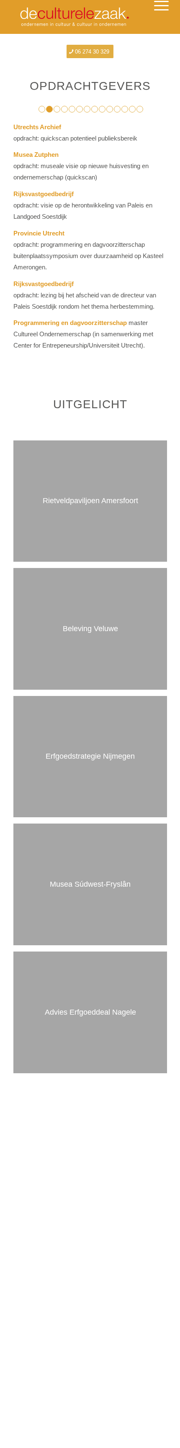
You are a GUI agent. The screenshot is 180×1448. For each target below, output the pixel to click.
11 (117, 109)
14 (139, 109)
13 (132, 109)
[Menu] (155, 17)
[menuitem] (155, 17)
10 (109, 109)
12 (124, 109)
